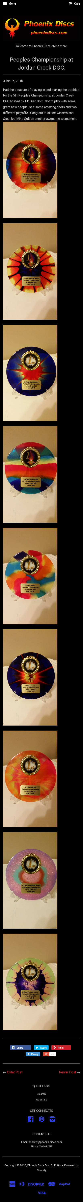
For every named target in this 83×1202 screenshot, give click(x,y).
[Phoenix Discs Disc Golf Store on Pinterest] (41, 1120)
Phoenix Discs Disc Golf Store (45, 1165)
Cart (77, 3)
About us (41, 1099)
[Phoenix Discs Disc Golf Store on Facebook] (31, 1120)
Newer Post (67, 1072)
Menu (12, 3)
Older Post (14, 1072)
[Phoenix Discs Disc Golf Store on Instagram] (52, 1120)
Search (41, 1093)
